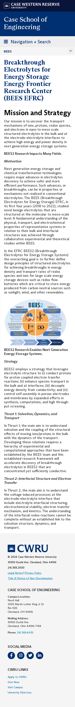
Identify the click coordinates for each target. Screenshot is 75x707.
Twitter (30, 655)
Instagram (20, 655)
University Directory (20, 692)
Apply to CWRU (17, 677)
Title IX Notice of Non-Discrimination (30, 578)
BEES (8, 51)
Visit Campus (15, 687)
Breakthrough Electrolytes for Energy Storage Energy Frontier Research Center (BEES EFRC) (28, 80)
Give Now (13, 682)
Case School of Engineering (25, 23)
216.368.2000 (16, 567)
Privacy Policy (33, 573)
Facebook (11, 655)
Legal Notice (15, 573)
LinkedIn (39, 655)
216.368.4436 (25, 632)
